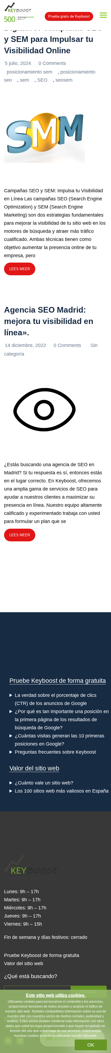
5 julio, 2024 (18, 63)
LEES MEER (19, 269)
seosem (64, 80)
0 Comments (52, 63)
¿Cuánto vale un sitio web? (44, 783)
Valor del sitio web (34, 768)
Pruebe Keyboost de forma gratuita (57, 680)
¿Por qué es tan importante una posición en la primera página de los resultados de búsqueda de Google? (62, 719)
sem (24, 80)
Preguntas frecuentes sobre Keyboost (55, 752)
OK (90, 1045)
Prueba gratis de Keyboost (69, 16)
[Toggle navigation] (103, 15)
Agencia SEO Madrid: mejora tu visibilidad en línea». (48, 321)
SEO (42, 80)
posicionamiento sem (29, 72)
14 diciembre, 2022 (26, 345)
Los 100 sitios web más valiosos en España (62, 791)
